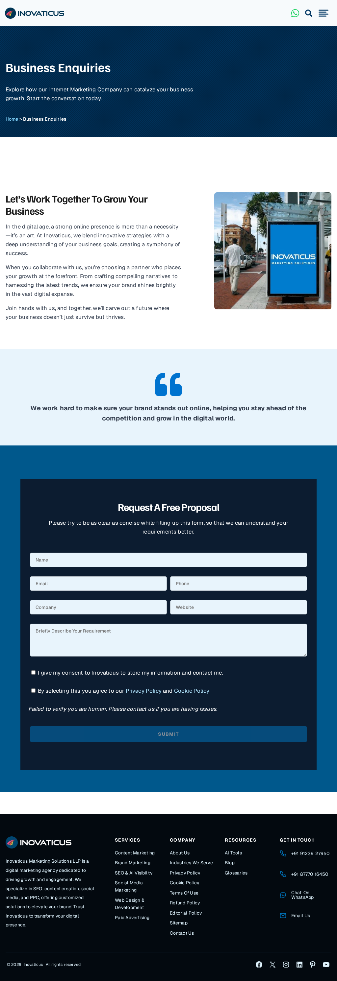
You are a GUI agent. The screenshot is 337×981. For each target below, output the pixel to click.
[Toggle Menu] (323, 13)
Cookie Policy (191, 690)
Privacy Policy (144, 690)
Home (12, 119)
